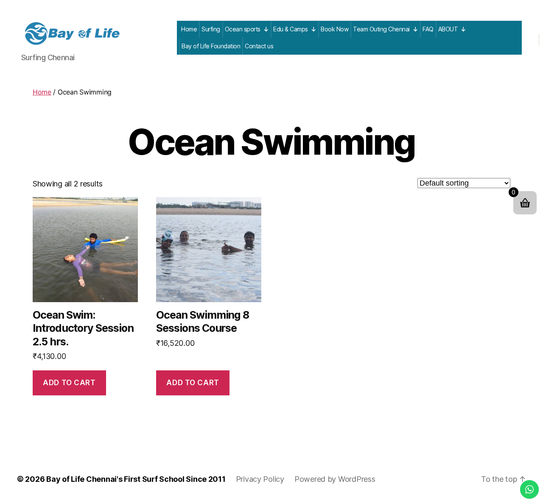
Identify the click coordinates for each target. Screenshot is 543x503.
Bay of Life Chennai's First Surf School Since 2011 (136, 479)
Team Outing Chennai (381, 29)
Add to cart (69, 382)
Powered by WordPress (334, 479)
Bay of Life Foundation (211, 46)
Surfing (211, 29)
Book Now (334, 29)
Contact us (259, 46)
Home (189, 29)
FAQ (428, 29)
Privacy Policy (260, 479)
